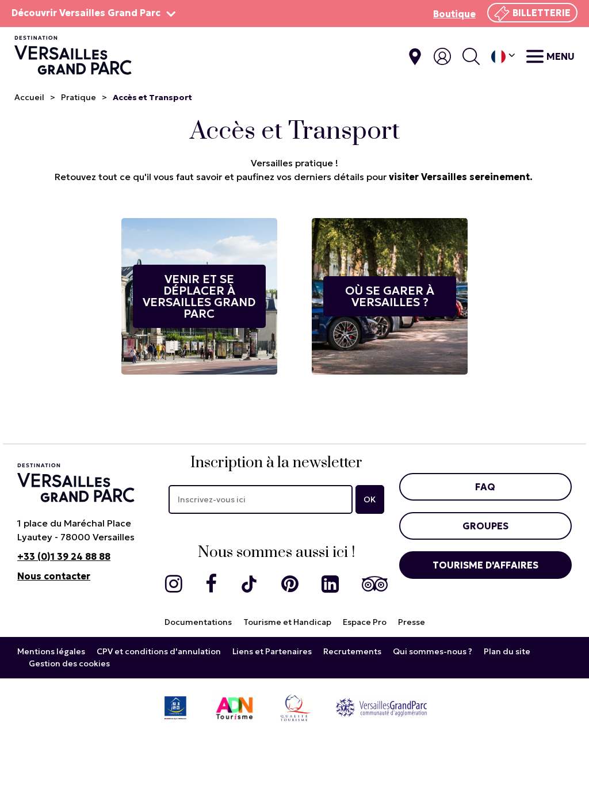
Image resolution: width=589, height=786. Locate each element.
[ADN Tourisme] (234, 707)
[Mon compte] (442, 56)
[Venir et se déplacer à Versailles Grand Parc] (199, 296)
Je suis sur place (415, 57)
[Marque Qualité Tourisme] (295, 707)
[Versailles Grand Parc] (381, 707)
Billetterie (541, 12)
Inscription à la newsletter (276, 462)
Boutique (454, 14)
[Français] (503, 56)
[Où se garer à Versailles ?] (390, 296)
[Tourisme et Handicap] (175, 707)
